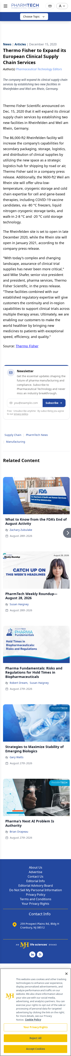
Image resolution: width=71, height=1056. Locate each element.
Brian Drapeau (19, 831)
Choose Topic (31, 16)
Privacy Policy (35, 894)
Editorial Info (35, 881)
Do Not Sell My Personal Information (35, 890)
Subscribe (52, 403)
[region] (35, 1012)
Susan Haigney (19, 604)
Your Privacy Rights (35, 904)
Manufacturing (15, 441)
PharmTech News (37, 435)
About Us (35, 867)
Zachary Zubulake (21, 530)
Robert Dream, (19, 683)
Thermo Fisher (27, 346)
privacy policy (21, 414)
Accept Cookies (35, 1049)
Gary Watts (16, 757)
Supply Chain (13, 435)
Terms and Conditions (35, 899)
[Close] (66, 974)
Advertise (35, 872)
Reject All (35, 1038)
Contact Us (35, 876)
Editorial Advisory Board (35, 885)
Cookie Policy (33, 1019)
